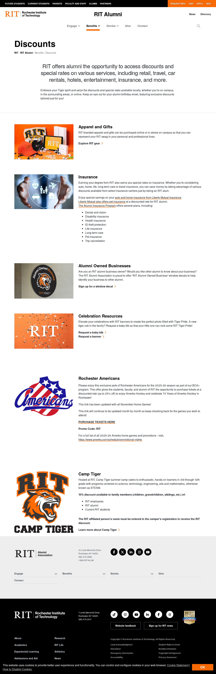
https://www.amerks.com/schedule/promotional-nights (110, 439)
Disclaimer (116, 648)
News (192, 14)
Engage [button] (72, 26)
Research (60, 638)
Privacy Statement (168, 657)
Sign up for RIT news (161, 625)
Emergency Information (122, 653)
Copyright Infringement (170, 653)
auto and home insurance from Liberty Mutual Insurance (148, 197)
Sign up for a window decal (95, 286)
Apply (199, 3)
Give (208, 3)
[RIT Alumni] (34, 553)
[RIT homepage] (25, 14)
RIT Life (59, 645)
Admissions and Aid (26, 658)
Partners (105, 3)
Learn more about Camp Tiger (97, 530)
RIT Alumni (108, 14)
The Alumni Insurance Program (97, 206)
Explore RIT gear (89, 143)
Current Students (38, 3)
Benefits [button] (91, 26)
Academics (20, 645)
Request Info (177, 3)
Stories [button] (111, 26)
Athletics (60, 651)
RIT (16, 52)
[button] (198, 26)
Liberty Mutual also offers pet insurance (101, 201)
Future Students (15, 3)
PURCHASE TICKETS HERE (96, 422)
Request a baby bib (90, 332)
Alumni (93, 3)
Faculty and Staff (75, 3)
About (17, 638)
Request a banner (89, 336)
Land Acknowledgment (121, 644)
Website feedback (125, 625)
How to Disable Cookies (17, 669)
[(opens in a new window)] (114, 552)
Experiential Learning (26, 651)
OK (202, 667)
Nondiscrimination (167, 648)
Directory (205, 14)
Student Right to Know (169, 644)
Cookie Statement (177, 665)
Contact (142, 26)
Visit (190, 3)
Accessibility (117, 657)
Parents (57, 3)
